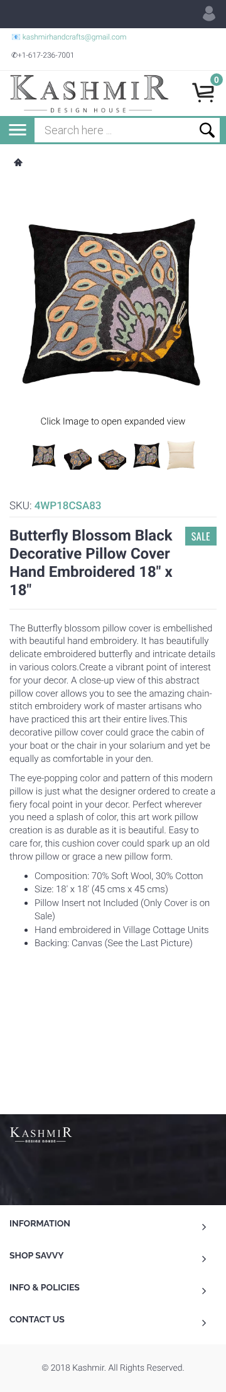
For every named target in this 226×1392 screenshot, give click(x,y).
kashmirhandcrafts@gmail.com (75, 37)
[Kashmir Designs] (40, 1133)
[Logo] (89, 93)
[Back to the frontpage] (17, 164)
